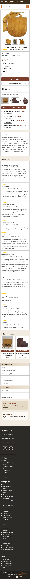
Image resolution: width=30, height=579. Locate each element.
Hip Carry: (7, 63)
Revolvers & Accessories (9, 534)
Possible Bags (6, 520)
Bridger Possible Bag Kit (22, 354)
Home (3, 367)
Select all (6, 107)
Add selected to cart (18, 107)
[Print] (9, 89)
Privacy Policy (5, 391)
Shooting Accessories (8, 547)
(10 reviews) (11, 49)
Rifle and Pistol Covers (8, 541)
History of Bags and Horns (8, 370)
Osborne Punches (7, 513)
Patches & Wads (6, 515)
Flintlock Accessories (8, 496)
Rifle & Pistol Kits (7, 536)
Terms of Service (6, 394)
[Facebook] (2, 89)
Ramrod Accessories (8, 532)
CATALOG (5, 494)
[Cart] (27, 2)
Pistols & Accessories (8, 517)
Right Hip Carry (8, 66)
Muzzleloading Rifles (7, 374)
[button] (15, 84)
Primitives (5, 528)
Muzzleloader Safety (7, 380)
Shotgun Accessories (8, 549)
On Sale (4, 484)
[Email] (6, 89)
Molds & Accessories (8, 509)
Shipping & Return (7, 397)
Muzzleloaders (6, 511)
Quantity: (5, 71)
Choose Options (7, 113)
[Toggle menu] (2, 2)
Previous (1, 347)
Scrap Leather (6, 545)
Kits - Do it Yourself (7, 503)
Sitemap (5, 477)
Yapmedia (24, 573)
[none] (15, 24)
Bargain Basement (7, 552)
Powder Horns (6, 522)
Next (28, 347)
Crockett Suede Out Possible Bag (8, 354)
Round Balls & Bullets (8, 543)
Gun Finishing (6, 498)
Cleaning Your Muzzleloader (9, 377)
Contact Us (5, 383)
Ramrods (5, 530)
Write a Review (19, 49)
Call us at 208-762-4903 (8, 443)
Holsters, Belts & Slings (8, 500)
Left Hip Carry (7, 68)
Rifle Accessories (7, 539)
